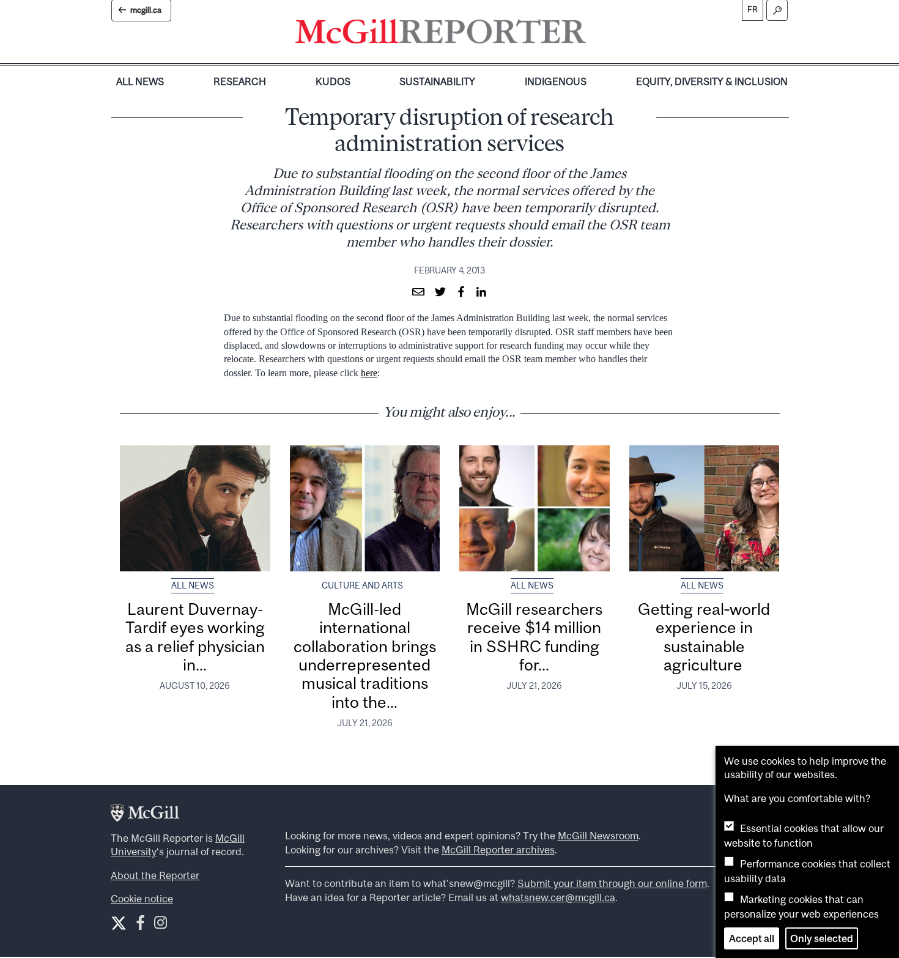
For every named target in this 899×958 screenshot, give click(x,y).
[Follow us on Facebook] (140, 925)
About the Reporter (155, 875)
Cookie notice (142, 899)
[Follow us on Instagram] (160, 925)
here (369, 373)
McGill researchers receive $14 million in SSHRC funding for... (534, 637)
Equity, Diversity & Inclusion (712, 81)
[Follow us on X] (119, 923)
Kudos (333, 81)
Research (239, 81)
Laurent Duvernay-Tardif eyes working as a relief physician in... (195, 637)
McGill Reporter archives (498, 850)
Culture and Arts (362, 585)
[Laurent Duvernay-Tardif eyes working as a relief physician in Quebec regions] (195, 508)
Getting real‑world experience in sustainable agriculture (704, 637)
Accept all (751, 938)
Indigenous (555, 81)
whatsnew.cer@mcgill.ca (558, 897)
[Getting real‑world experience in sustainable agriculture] (704, 508)
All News (140, 81)
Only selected (821, 938)
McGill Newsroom (598, 836)
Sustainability (437, 81)
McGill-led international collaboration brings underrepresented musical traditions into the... (365, 655)
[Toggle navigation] (596, 34)
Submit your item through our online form (612, 883)
